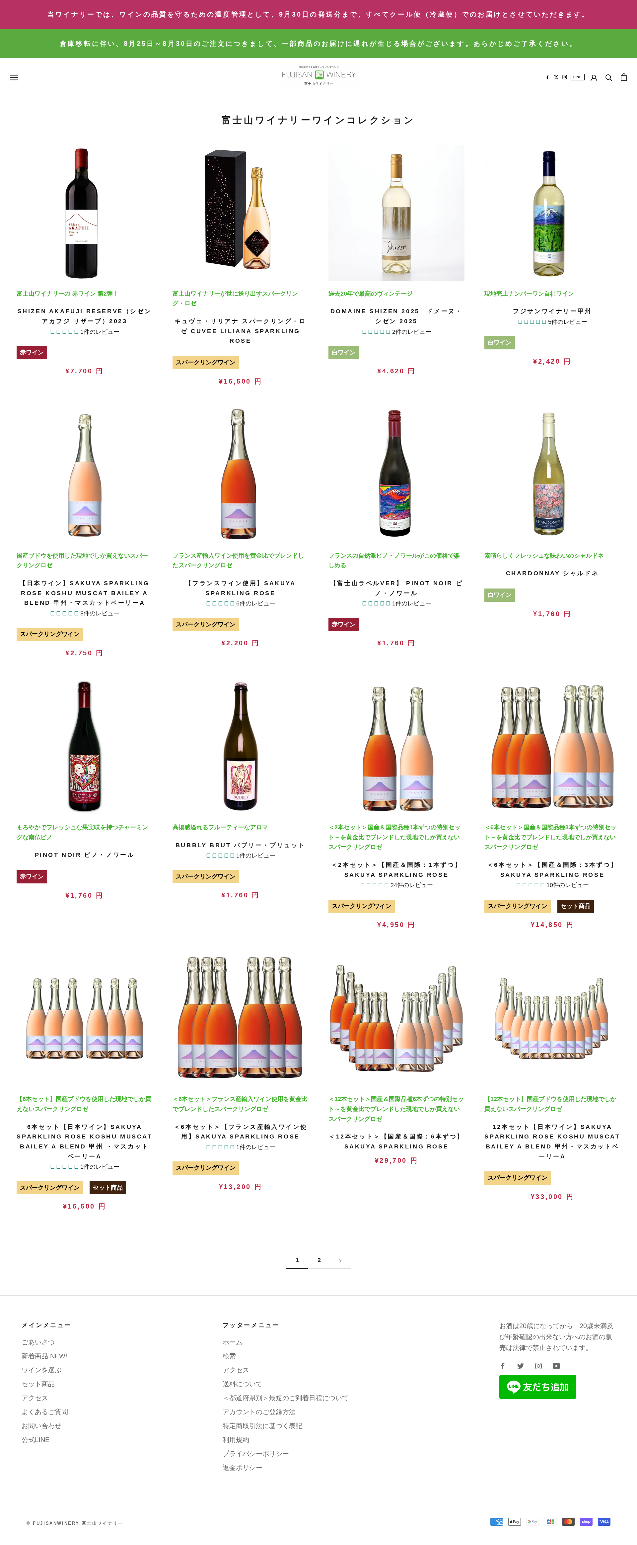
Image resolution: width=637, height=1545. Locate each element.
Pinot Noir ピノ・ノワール (85, 855)
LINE (577, 77)
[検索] (608, 77)
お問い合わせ (41, 1425)
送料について (242, 1384)
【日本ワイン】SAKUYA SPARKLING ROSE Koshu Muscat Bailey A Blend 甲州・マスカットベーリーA (85, 593)
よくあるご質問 (45, 1411)
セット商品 (38, 1384)
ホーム (233, 1342)
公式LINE (35, 1439)
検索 (229, 1356)
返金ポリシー (242, 1467)
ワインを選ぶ (41, 1370)
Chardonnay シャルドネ (552, 573)
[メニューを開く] (14, 77)
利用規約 (236, 1439)
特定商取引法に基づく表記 (262, 1425)
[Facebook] (547, 77)
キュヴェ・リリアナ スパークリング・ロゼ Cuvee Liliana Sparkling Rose (240, 331)
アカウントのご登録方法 (259, 1411)
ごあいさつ (38, 1342)
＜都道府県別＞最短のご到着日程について (286, 1398)
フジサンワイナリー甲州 (552, 311)
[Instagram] (564, 77)
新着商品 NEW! (44, 1356)
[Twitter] (520, 1365)
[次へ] (340, 1260)
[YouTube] (556, 1365)
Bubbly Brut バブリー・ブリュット (241, 845)
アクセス (35, 1398)
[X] (556, 77)
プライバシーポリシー (256, 1453)
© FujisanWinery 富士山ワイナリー (75, 1523)
